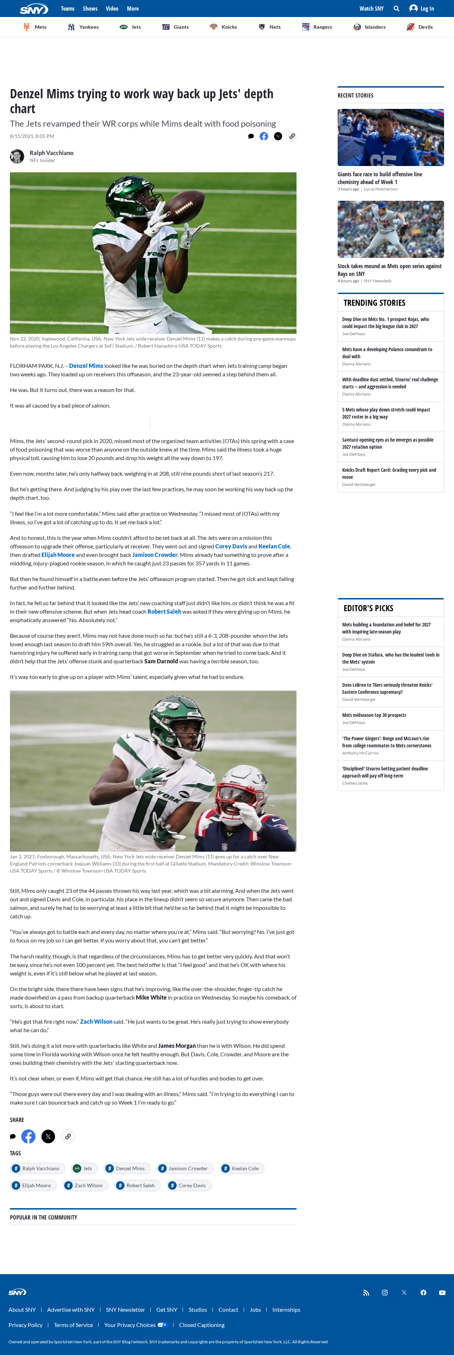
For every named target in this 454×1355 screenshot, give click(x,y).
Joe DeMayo (353, 333)
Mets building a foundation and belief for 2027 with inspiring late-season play (386, 628)
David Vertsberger (359, 484)
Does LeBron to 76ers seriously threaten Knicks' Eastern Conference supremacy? (387, 688)
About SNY (22, 1309)
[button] (421, 8)
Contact (228, 1309)
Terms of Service (73, 1324)
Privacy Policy (26, 1324)
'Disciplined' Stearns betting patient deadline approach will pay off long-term (385, 772)
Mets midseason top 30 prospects (374, 715)
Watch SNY (372, 8)
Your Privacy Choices (130, 1324)
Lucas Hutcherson (381, 189)
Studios (198, 1309)
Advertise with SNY (71, 1309)
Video (112, 8)
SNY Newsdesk (378, 280)
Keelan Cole (274, 546)
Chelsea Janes (355, 783)
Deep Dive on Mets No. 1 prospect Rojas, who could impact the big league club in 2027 (385, 323)
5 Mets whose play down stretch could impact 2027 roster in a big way (386, 413)
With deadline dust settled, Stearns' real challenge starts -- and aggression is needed (390, 383)
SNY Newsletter (125, 1309)
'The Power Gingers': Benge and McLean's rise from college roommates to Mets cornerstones (386, 742)
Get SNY (166, 1309)
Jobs (255, 1309)
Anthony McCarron (360, 753)
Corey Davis (231, 546)
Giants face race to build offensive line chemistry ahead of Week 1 (380, 178)
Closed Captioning (202, 1324)
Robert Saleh (164, 611)
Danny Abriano (356, 363)
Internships (286, 1309)
